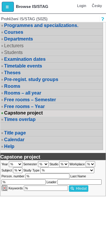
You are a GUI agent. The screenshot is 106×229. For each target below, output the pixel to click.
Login (81, 6)
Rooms (12, 86)
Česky (97, 6)
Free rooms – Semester (30, 99)
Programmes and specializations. (41, 25)
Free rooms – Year (24, 106)
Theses (12, 72)
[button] (8, 7)
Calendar (14, 139)
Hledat (81, 188)
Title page (15, 132)
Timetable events (23, 65)
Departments (18, 38)
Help (9, 146)
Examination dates (25, 59)
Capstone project (23, 113)
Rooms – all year (22, 92)
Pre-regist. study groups (31, 79)
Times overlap (20, 119)
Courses (13, 32)
